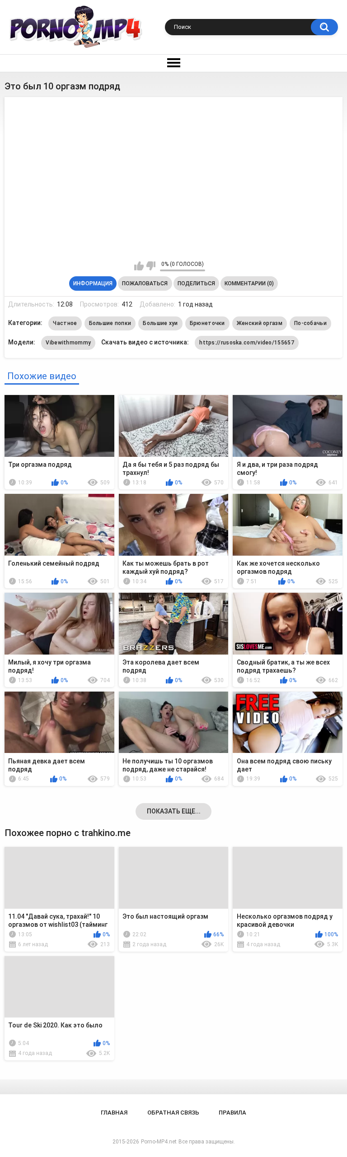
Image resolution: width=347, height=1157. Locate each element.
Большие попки (110, 323)
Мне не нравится (150, 265)
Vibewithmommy (68, 342)
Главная (114, 1112)
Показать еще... (174, 811)
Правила (232, 1112)
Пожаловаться (145, 283)
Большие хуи (160, 323)
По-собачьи (310, 323)
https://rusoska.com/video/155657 (246, 342)
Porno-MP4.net (159, 1141)
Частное (65, 323)
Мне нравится (139, 265)
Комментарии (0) (249, 283)
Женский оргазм (259, 323)
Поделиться (196, 283)
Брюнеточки (207, 323)
